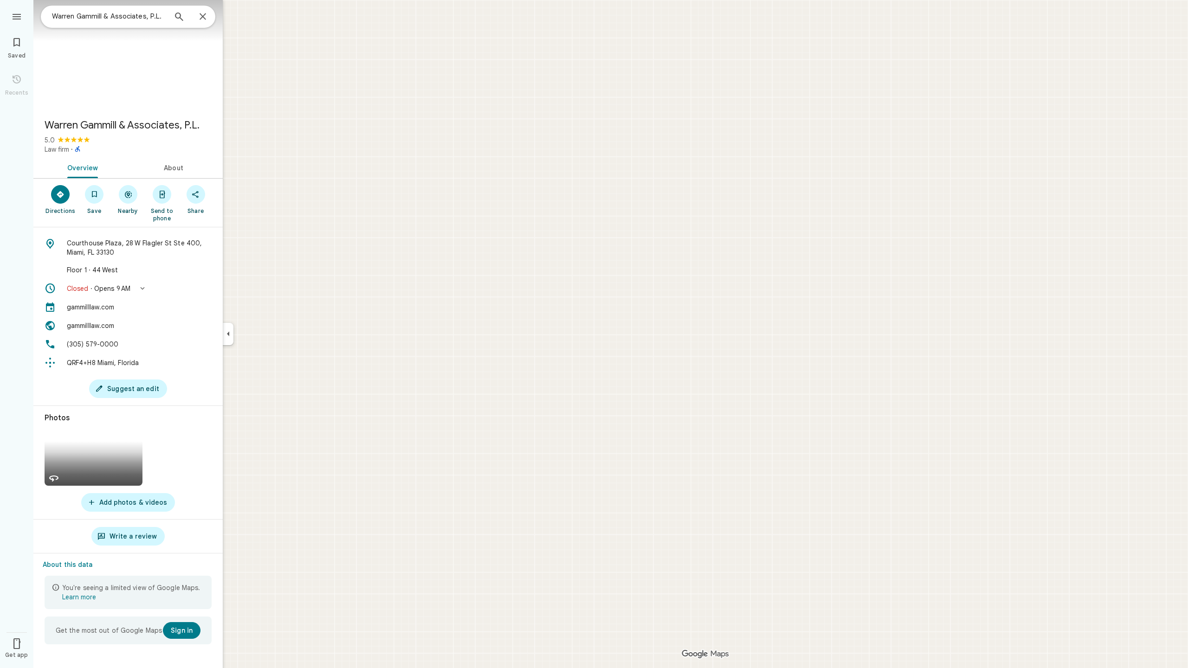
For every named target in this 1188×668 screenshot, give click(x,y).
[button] (128, 288)
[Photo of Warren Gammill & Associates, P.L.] (128, 55)
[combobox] (109, 16)
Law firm (57, 149)
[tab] (80, 167)
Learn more (79, 597)
